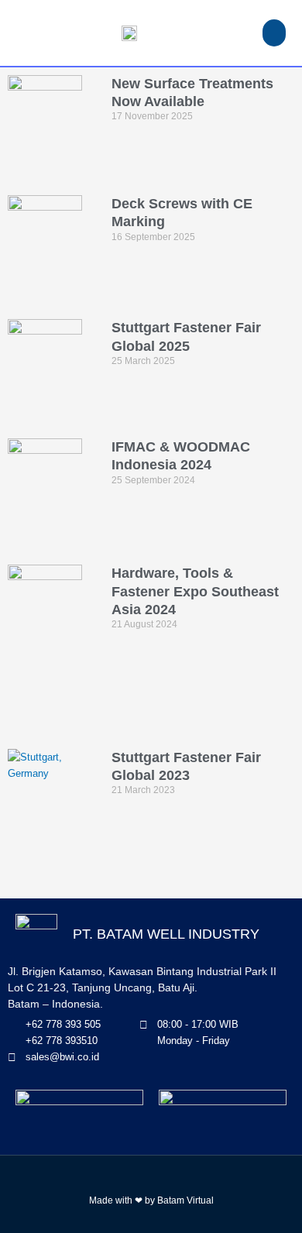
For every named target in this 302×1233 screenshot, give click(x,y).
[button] (274, 32)
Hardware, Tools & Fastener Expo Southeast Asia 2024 (195, 591)
